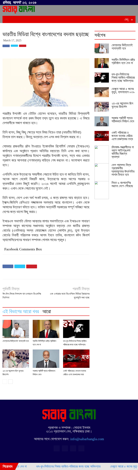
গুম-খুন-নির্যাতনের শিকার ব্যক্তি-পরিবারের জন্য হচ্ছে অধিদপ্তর (123, 77)
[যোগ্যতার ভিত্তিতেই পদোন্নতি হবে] (16, 329)
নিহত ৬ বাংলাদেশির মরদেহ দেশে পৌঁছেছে (122, 184)
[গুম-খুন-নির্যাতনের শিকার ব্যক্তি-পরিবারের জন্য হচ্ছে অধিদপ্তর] (76, 329)
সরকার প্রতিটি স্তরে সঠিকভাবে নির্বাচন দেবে (123, 119)
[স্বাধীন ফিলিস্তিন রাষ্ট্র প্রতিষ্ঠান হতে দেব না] (46, 329)
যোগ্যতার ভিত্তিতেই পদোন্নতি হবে (16, 341)
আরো (46, 311)
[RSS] (121, 3)
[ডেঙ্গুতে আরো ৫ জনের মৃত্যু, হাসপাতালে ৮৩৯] (102, 92)
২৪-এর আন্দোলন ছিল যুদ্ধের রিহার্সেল (122, 105)
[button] (109, 2)
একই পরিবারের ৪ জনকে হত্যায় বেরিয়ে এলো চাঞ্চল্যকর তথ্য (122, 136)
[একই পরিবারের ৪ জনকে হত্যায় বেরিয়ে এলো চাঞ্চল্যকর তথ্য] (76, 358)
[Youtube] (132, 3)
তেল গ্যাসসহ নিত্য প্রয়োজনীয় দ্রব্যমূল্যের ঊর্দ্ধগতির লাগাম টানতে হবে (123, 169)
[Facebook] (115, 3)
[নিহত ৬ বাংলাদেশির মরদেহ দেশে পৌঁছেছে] (102, 190)
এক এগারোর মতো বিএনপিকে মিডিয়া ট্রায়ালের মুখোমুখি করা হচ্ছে (69, 295)
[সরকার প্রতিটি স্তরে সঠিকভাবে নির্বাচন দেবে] (46, 358)
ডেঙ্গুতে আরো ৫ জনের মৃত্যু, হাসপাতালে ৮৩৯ (123, 90)
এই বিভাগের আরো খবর (21, 311)
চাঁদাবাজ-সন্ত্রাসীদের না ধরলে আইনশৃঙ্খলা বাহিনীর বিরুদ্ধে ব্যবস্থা (123, 152)
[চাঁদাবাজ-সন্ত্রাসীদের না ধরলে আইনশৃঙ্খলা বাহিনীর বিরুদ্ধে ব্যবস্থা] (102, 155)
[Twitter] (127, 3)
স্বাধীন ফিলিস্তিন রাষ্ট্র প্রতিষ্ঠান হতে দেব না (123, 61)
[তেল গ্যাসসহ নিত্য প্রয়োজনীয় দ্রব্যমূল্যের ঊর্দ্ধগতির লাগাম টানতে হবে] (102, 172)
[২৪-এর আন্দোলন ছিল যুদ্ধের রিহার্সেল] (16, 358)
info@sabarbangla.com (87, 439)
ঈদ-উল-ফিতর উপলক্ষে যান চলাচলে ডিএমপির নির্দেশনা (22, 295)
